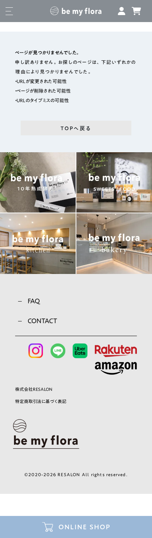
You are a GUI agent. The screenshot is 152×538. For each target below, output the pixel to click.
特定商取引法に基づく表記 (40, 401)
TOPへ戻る (76, 128)
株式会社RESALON (33, 389)
